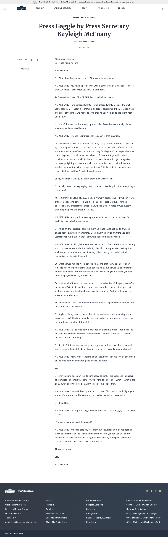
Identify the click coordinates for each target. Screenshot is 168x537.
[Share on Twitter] (31, 60)
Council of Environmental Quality (141, 504)
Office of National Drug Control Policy (143, 517)
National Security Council (137, 509)
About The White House (56, 522)
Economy (40, 8)
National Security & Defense (98, 517)
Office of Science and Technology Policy (144, 522)
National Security (62, 8)
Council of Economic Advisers (139, 500)
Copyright (8, 534)
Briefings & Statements (56, 517)
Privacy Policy (18, 534)
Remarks (50, 504)
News (48, 500)
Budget (84, 8)
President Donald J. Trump (17, 500)
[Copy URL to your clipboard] (37, 60)
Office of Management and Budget (141, 513)
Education (90, 509)
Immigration (103, 8)
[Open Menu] (4, 9)
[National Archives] (36, 2)
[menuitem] (26, 60)
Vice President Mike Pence (16, 504)
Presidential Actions (55, 513)
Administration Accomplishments (20, 522)
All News (25, 69)
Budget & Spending (94, 504)
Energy (121, 8)
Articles (49, 509)
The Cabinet (10, 517)
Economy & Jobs (93, 500)
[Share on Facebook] (26, 60)
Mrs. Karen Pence (13, 513)
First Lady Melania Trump (16, 509)
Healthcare (91, 522)
